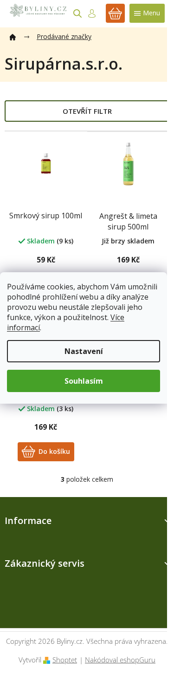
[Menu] (147, 13)
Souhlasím (83, 381)
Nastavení (83, 351)
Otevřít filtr (87, 111)
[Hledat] (77, 13)
